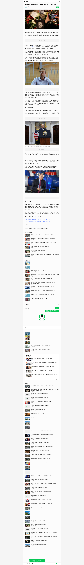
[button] (26, 564)
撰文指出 (34, 46)
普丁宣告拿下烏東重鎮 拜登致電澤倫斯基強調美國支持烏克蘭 (38, 221)
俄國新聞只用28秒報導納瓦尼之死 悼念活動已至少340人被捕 (38, 219)
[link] (30, 564)
